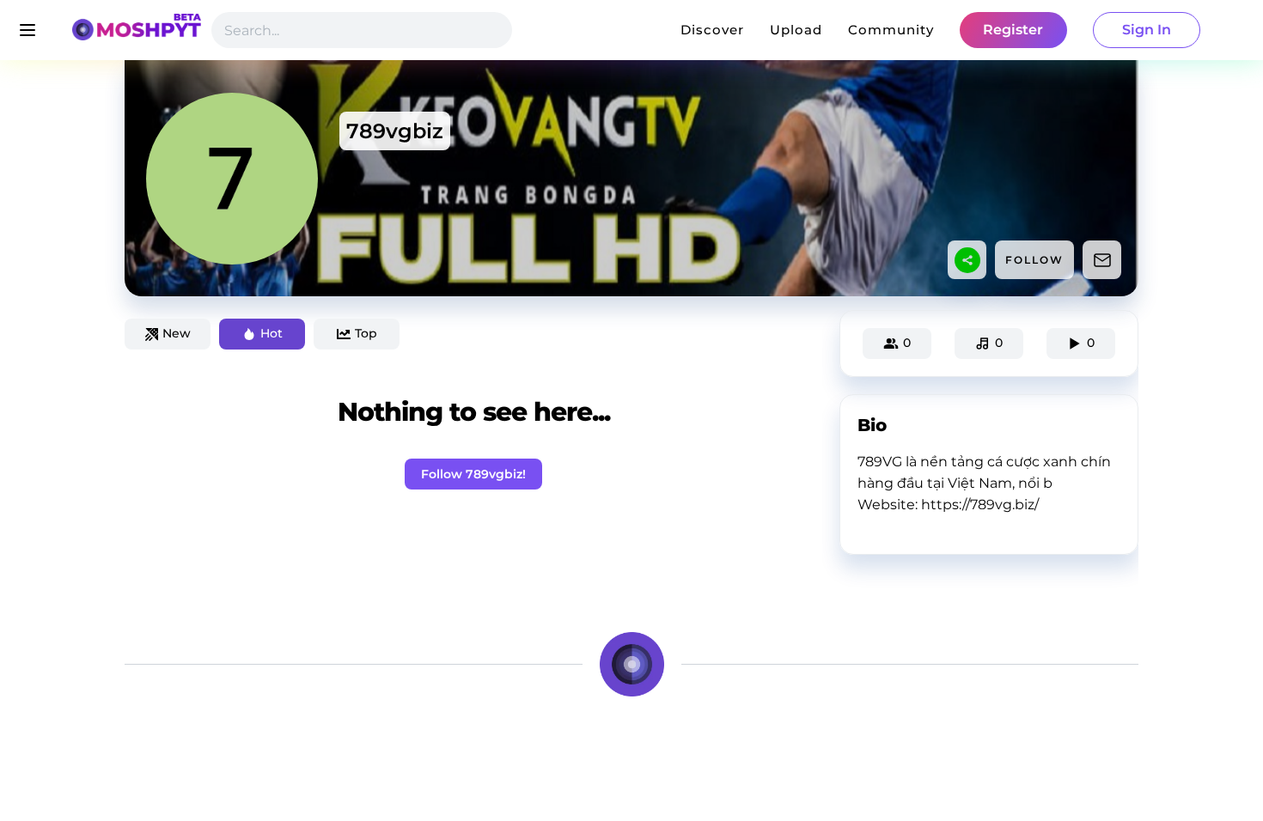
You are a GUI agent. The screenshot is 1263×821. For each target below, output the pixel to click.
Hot (271, 333)
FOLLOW (1034, 259)
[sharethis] (967, 260)
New (176, 333)
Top (366, 333)
